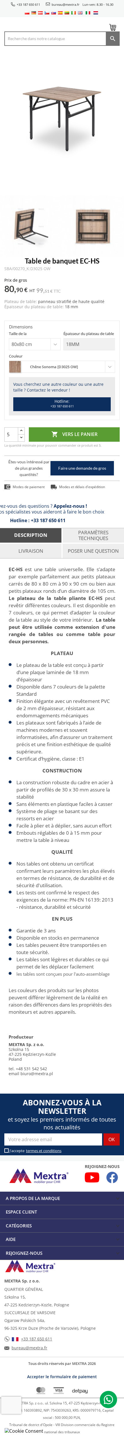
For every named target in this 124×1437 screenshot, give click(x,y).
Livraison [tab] (30, 551)
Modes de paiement (29, 486)
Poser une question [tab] (93, 551)
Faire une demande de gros (82, 468)
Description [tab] (30, 535)
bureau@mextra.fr (66, 4)
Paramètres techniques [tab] (93, 535)
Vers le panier (74, 434)
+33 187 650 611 (28, 4)
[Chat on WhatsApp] (108, 1399)
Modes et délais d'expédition (82, 486)
